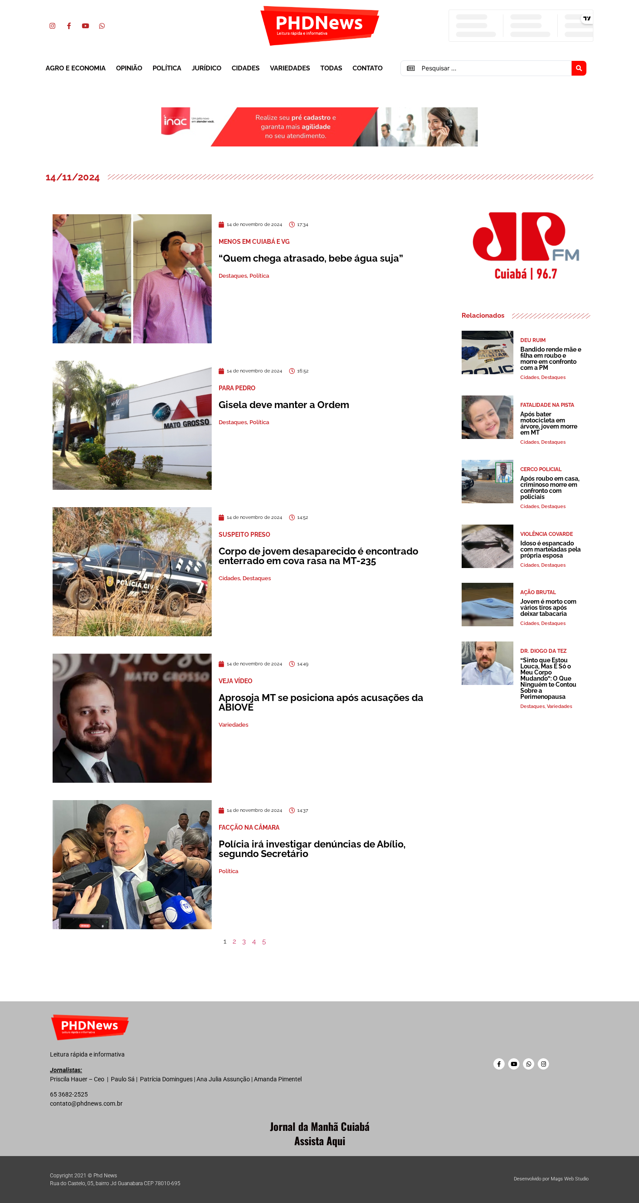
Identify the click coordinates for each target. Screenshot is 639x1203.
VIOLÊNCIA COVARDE (546, 534)
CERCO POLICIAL (541, 469)
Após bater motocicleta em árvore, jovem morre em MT (548, 423)
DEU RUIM (533, 340)
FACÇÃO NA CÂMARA (249, 827)
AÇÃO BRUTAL (538, 592)
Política (167, 68)
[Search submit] (579, 68)
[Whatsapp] (101, 25)
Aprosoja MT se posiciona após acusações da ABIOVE (321, 702)
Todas (331, 68)
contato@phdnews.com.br (86, 1103)
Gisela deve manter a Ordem (284, 404)
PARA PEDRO (237, 388)
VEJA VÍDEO (236, 681)
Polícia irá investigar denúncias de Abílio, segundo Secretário (312, 848)
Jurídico (206, 68)
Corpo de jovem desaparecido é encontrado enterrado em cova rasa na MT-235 (318, 555)
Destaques (233, 276)
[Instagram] (52, 25)
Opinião (129, 68)
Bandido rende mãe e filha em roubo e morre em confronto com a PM (550, 358)
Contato (368, 68)
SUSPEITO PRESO (244, 534)
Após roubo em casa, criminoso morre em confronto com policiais (549, 487)
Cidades (246, 68)
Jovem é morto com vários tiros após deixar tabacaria (548, 607)
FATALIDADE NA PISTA (547, 405)
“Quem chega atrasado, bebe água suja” (311, 258)
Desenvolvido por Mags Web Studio (551, 1179)
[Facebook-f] (68, 25)
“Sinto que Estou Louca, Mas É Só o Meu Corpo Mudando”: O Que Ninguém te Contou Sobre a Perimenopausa (548, 678)
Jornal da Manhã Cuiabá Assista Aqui (319, 1133)
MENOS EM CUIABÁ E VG (254, 241)
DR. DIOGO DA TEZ (543, 651)
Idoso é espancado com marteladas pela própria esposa (550, 549)
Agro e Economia (76, 68)
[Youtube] (85, 25)
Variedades (290, 68)
